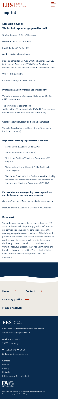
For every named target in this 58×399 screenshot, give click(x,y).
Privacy (5, 368)
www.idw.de (46, 207)
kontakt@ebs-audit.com (19, 54)
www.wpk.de (47, 201)
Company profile (12, 299)
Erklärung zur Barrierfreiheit (15, 376)
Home (6, 291)
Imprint (5, 364)
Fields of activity (12, 307)
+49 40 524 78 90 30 (15, 350)
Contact (31, 291)
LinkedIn (6, 372)
